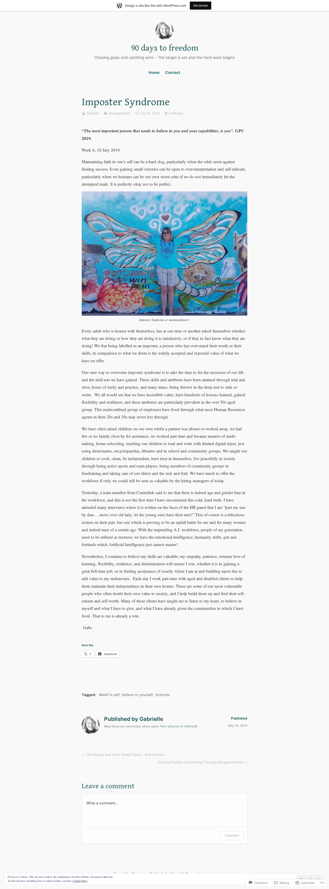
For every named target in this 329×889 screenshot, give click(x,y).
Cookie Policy (80, 881)
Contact (172, 72)
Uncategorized (119, 113)
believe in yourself (137, 694)
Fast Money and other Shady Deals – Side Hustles (123, 755)
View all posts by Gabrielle (179, 726)
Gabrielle (92, 113)
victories (162, 694)
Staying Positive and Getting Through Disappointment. (201, 763)
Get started (200, 5)
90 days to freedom (164, 48)
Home (154, 72)
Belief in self (109, 694)
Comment (232, 835)
